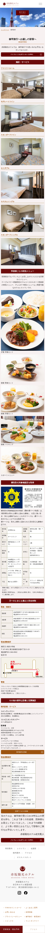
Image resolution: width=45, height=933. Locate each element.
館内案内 (16, 853)
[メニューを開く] (40, 4)
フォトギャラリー (32, 921)
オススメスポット (24, 857)
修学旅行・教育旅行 (33, 916)
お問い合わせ (10, 912)
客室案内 (8, 848)
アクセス (28, 853)
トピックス (9, 921)
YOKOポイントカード (13, 908)
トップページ (5, 29)
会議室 (33, 848)
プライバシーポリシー (13, 916)
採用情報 (29, 912)
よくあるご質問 (31, 908)
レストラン (21, 848)
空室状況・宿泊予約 (11, 929)
